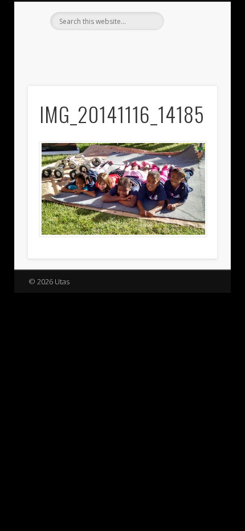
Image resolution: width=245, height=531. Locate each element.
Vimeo (144, 49)
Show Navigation (189, 102)
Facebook (97, 49)
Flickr (121, 49)
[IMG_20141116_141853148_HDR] (122, 189)
